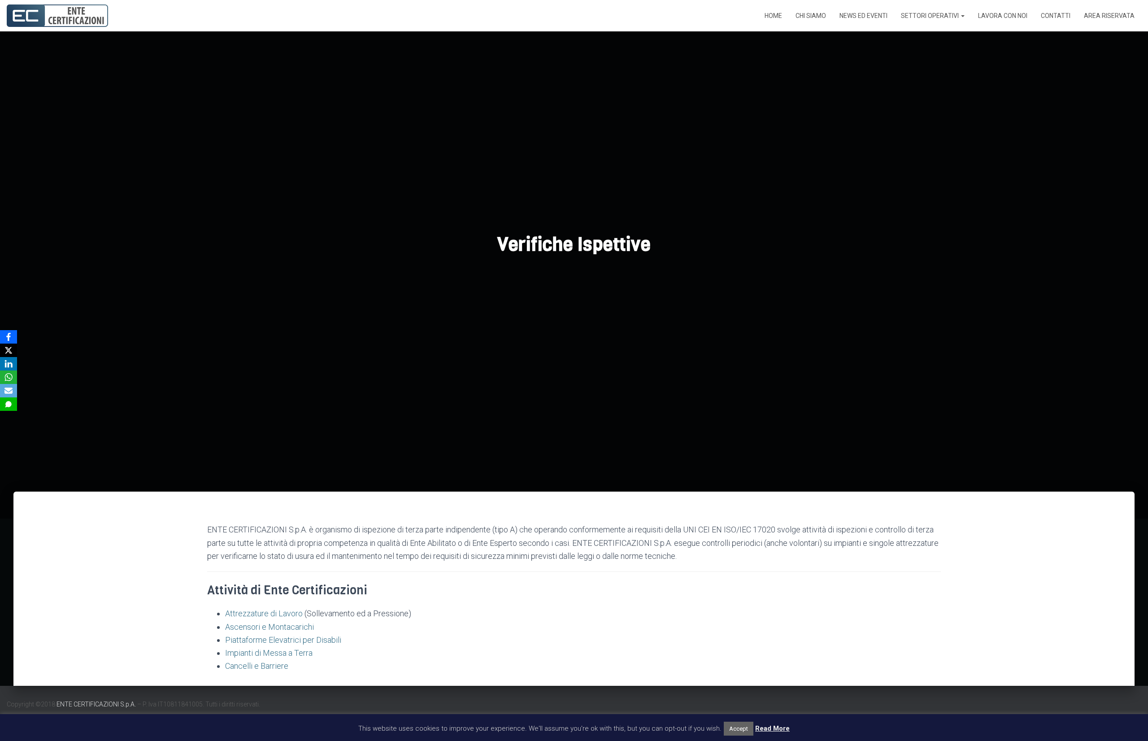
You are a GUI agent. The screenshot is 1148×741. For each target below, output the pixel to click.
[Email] (8, 390)
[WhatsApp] (8, 377)
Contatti (1055, 15)
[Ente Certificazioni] (57, 15)
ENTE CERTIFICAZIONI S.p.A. (96, 704)
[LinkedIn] (8, 363)
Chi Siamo (811, 15)
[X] (8, 350)
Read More (772, 728)
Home (773, 15)
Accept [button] (738, 728)
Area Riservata (1109, 15)
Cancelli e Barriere (256, 666)
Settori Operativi (930, 15)
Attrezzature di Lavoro (264, 613)
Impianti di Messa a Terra (269, 653)
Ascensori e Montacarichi (269, 627)
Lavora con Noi (1002, 15)
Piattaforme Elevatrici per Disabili (283, 640)
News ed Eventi (863, 15)
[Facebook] (8, 337)
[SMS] (8, 404)
